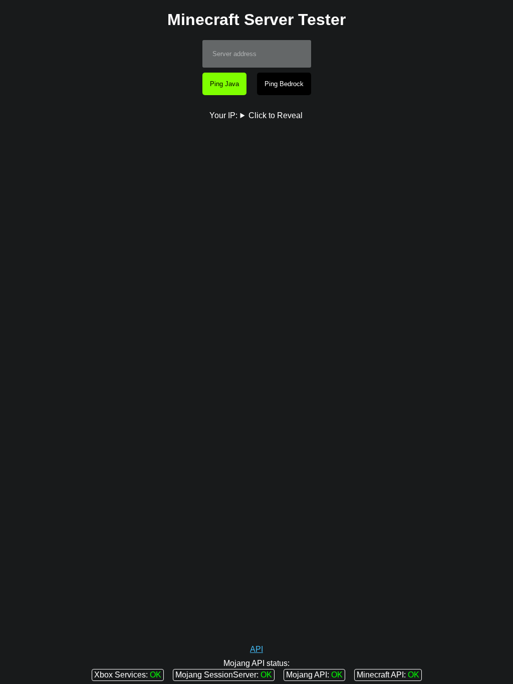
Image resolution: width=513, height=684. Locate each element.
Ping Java (224, 84)
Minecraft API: (381, 674)
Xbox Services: (121, 674)
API (256, 649)
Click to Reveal (275, 115)
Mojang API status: (256, 663)
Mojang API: (307, 674)
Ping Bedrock (284, 84)
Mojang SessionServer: (217, 674)
